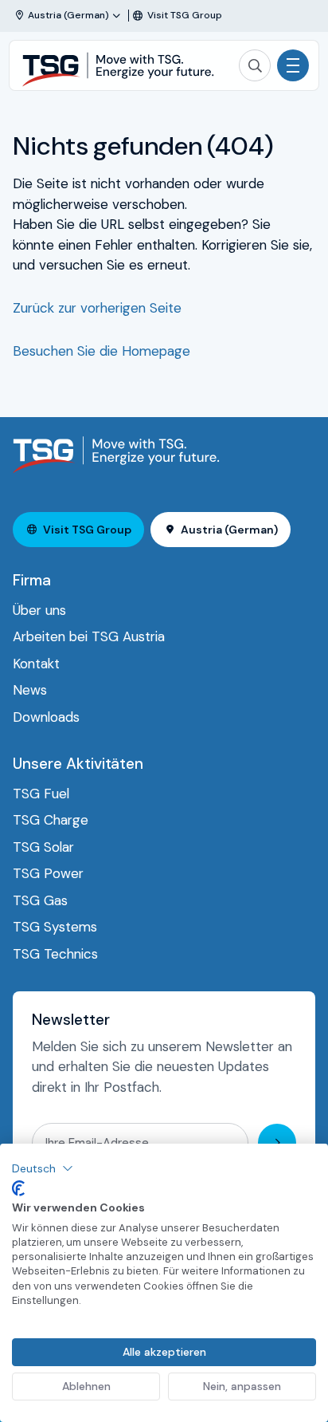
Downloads (46, 717)
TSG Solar (43, 847)
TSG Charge (50, 820)
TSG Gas (40, 900)
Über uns (39, 610)
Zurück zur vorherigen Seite (97, 308)
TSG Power (48, 873)
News (30, 690)
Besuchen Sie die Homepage (101, 351)
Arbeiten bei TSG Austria (89, 636)
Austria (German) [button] (229, 529)
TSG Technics (55, 954)
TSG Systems (55, 927)
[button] (42, 1168)
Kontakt (36, 663)
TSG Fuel (41, 793)
